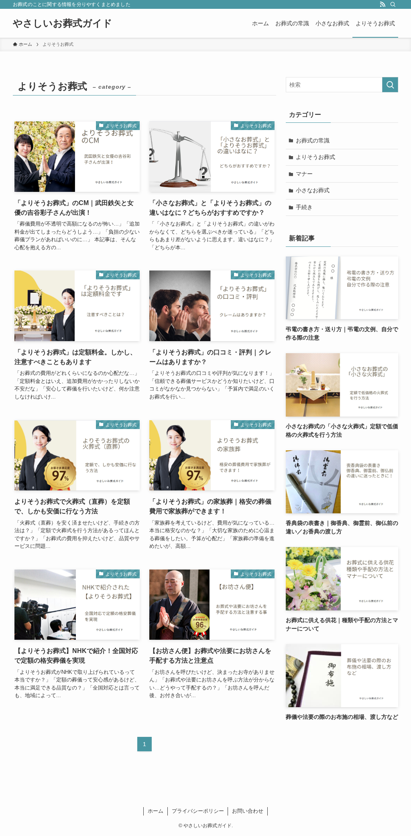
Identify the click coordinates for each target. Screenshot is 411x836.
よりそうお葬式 (315, 157)
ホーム (155, 811)
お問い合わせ (247, 811)
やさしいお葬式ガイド (62, 23)
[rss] (382, 4)
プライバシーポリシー (198, 811)
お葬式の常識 (313, 140)
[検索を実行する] (390, 84)
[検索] (393, 4)
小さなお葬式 (313, 190)
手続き (304, 207)
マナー (304, 174)
